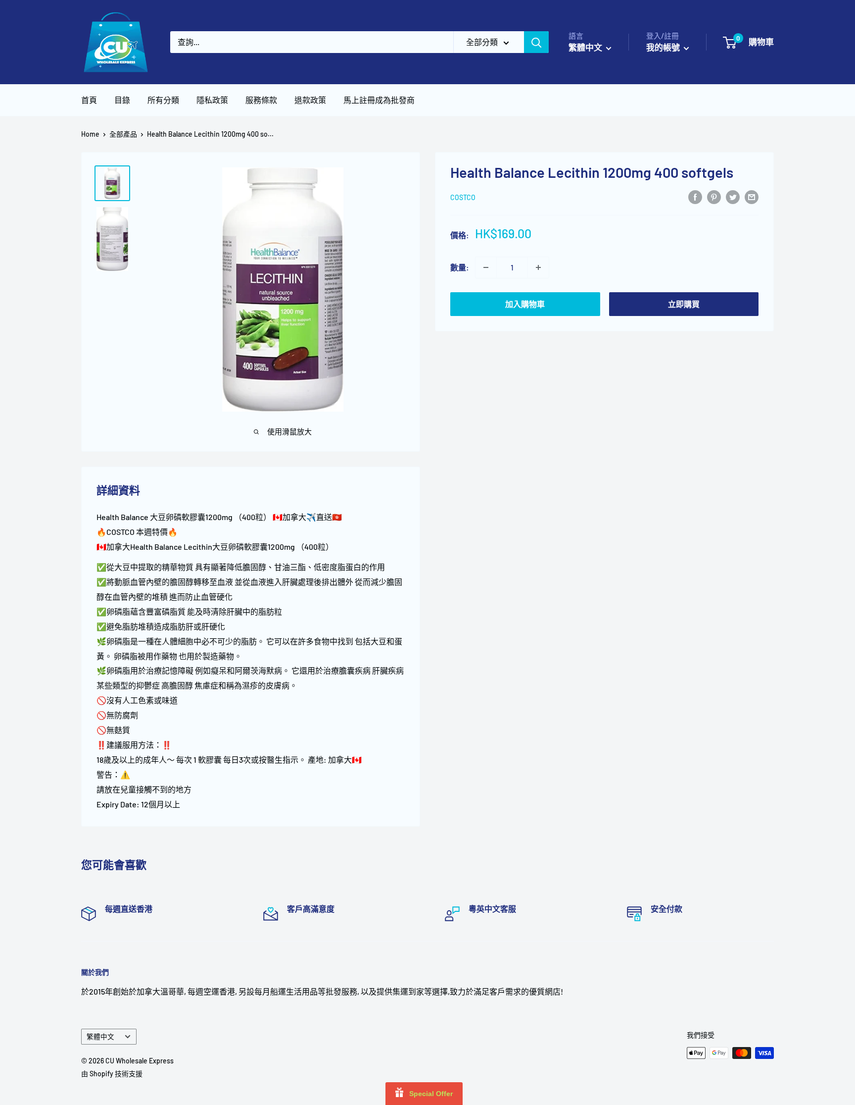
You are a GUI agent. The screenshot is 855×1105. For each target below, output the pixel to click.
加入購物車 (525, 304)
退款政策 (310, 100)
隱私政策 (212, 100)
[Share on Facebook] (695, 196)
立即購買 (684, 304)
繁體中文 (100, 1036)
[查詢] (536, 42)
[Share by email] (752, 196)
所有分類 (163, 100)
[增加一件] (538, 267)
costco (462, 197)
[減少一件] (485, 267)
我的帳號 (663, 47)
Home (90, 134)
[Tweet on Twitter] (733, 196)
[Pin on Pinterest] (714, 196)
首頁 (89, 100)
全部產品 (123, 134)
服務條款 (261, 100)
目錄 (122, 100)
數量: (459, 267)
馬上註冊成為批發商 (379, 100)
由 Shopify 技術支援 (111, 1073)
